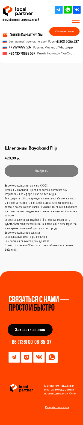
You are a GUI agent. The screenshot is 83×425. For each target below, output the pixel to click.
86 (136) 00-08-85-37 (31, 342)
